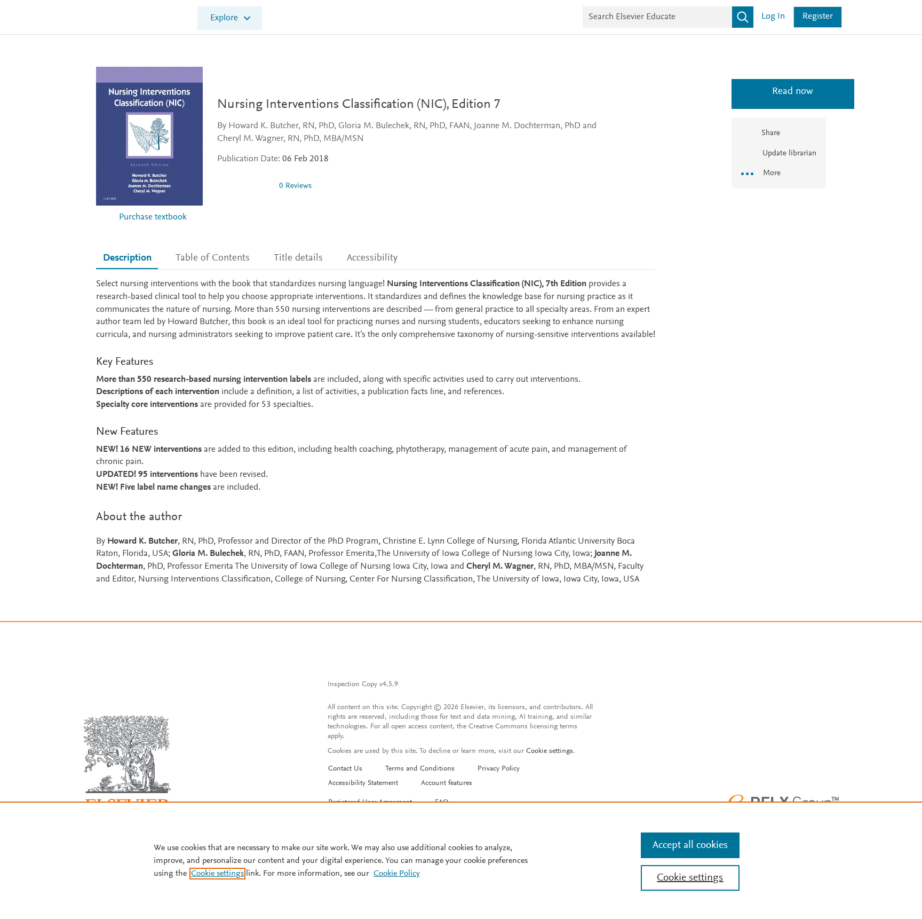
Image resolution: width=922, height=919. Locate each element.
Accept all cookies (690, 845)
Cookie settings (549, 751)
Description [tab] (127, 258)
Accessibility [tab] (372, 258)
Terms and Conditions (420, 769)
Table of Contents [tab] (213, 258)
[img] (244, 186)
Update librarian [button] (788, 154)
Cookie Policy (396, 873)
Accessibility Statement (363, 783)
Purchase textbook (153, 217)
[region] (461, 860)
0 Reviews (295, 186)
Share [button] (770, 133)
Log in (773, 16)
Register (817, 16)
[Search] (742, 17)
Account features (446, 783)
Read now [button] (778, 92)
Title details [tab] (298, 258)
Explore (224, 18)
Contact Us (345, 769)
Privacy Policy (499, 769)
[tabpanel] (375, 432)
